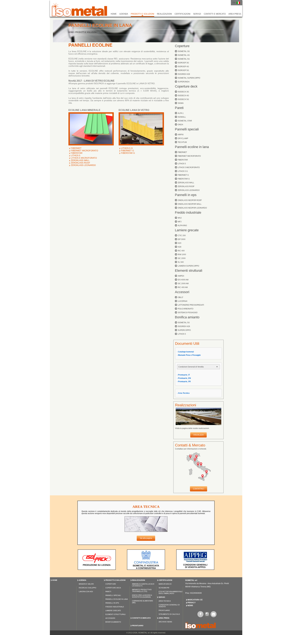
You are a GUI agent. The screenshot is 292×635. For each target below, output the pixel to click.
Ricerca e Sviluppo (87, 588)
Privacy (192, 603)
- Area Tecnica (183, 393)
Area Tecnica (165, 601)
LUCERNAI (182, 301)
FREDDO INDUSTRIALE (114, 607)
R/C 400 (181, 251)
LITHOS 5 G (127, 148)
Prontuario (164, 610)
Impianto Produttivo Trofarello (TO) (142, 590)
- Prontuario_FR (184, 381)
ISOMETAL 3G (184, 51)
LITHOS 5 (75, 155)
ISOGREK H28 (184, 74)
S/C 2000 (182, 258)
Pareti (179, 108)
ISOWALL (182, 117)
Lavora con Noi (86, 591)
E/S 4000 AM (183, 280)
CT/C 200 (182, 235)
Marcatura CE (165, 584)
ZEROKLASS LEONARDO (83, 165)
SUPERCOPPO (184, 330)
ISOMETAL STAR (185, 121)
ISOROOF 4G (183, 66)
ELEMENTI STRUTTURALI (115, 614)
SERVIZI (197, 14)
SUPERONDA (183, 82)
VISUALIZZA (198, 435)
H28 (179, 247)
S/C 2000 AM (183, 283)
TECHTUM (182, 142)
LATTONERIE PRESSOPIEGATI (191, 305)
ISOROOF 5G (183, 70)
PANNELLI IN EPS (112, 603)
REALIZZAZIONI (164, 14)
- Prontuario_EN (184, 378)
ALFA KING (182, 225)
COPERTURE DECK (113, 588)
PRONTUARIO (137, 625)
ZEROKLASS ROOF (80, 163)
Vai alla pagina (146, 538)
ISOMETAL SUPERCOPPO (189, 78)
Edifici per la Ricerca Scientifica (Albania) (142, 596)
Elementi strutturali (188, 270)
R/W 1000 (182, 254)
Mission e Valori (86, 584)
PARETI (108, 591)
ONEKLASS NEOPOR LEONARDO (192, 208)
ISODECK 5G (183, 99)
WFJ (179, 222)
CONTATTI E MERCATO (215, 14)
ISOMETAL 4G (184, 55)
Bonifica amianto (187, 317)
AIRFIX (181, 135)
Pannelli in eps (185, 195)
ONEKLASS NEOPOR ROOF (190, 200)
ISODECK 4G (183, 96)
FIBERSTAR (76, 153)
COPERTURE (110, 584)
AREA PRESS (234, 14)
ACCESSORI (110, 618)
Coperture (182, 46)
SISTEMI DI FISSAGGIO (187, 312)
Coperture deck (186, 86)
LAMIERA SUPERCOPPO (188, 266)
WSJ (180, 218)
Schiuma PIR (164, 588)
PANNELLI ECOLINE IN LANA (116, 599)
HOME (114, 14)
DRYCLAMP (183, 138)
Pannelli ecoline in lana (192, 147)
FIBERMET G (127, 150)
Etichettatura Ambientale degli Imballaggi (170, 592)
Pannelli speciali (187, 129)
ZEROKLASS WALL (80, 160)
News (190, 605)
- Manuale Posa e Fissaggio (189, 355)
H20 (179, 243)
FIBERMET (76, 148)
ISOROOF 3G (183, 63)
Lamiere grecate (187, 230)
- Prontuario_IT (183, 375)
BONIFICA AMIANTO (113, 622)
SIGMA (181, 103)
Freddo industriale (188, 212)
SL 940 (181, 262)
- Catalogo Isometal (185, 352)
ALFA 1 (181, 113)
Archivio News (165, 622)
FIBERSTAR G (128, 153)
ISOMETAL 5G (184, 59)
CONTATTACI (198, 489)
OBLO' (180, 297)
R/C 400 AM (183, 287)
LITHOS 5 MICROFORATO (84, 158)
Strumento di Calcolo (169, 614)
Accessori (182, 292)
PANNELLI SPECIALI (113, 595)
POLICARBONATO (185, 309)
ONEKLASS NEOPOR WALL (190, 204)
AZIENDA (123, 14)
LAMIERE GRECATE (113, 610)
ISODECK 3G (183, 92)
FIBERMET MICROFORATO (84, 150)
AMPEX (181, 276)
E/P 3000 (181, 239)
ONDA (180, 125)
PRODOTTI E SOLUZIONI (142, 14)
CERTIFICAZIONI (182, 14)
